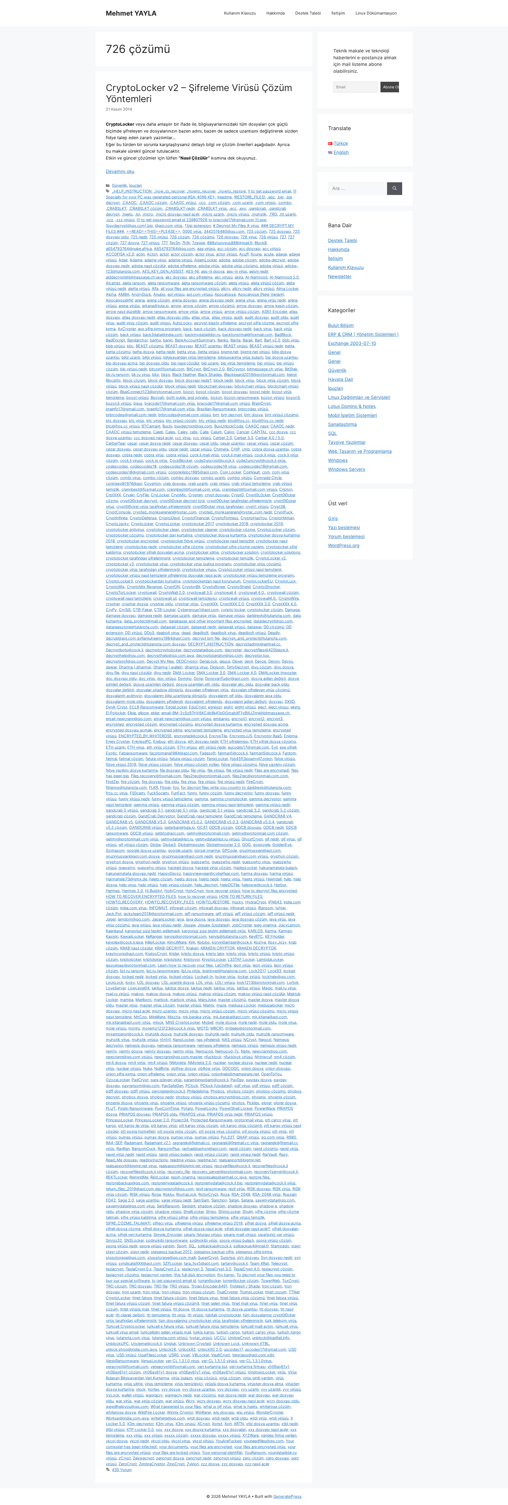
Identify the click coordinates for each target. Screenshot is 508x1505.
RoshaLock (186, 1194)
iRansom (265, 908)
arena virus (245, 300)
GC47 (202, 827)
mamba (126, 999)
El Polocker (115, 713)
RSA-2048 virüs (266, 1194)
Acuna (256, 254)
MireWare (157, 1017)
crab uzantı (198, 483)
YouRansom (255, 1452)
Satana (247, 1200)
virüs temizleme (159, 1383)
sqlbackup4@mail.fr (251, 1246)
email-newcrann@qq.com (129, 718)
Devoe (260, 661)
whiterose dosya (121, 1412)
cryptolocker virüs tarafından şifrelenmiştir (143, 569)
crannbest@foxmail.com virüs (193, 489)
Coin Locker (230, 472)
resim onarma (183, 1177)
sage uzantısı (147, 1200)
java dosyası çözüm (249, 919)
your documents (173, 1446)
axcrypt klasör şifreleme (215, 323)
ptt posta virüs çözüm (177, 1131)
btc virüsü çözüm (181, 420)
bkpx (165, 374)
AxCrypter (127, 328)
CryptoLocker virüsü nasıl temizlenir (249, 569)
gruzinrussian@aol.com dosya (133, 856)
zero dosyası (277, 1458)
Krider (174, 953)
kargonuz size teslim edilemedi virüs (214, 931)
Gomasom (115, 850)
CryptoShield (239, 586)
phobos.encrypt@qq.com (226, 1097)
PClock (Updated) (216, 1085)
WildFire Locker (151, 1412)
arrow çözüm (195, 305)
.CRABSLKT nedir (180, 208)
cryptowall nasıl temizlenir (128, 598)
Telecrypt (279, 1263)
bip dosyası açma (121, 363)
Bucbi (167, 426)
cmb (246, 449)
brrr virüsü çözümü (281, 414)
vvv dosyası (228, 1389)
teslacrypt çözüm (277, 1269)
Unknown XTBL (255, 1343)
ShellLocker (193, 1211)
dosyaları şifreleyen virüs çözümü (260, 690)
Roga (156, 1194)
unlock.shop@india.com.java (131, 1349)
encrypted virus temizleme (247, 730)
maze (221, 1005)
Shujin (247, 1211)
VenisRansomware (122, 1360)
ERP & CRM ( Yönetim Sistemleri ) (363, 334)
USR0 (174, 1355)
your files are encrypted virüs (259, 1446)
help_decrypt (206, 885)
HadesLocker (245, 867)
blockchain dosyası (215, 386)
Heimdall (274, 879)
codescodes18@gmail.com (263, 466)
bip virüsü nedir (133, 369)
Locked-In (204, 976)
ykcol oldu (160, 1441)
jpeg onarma (265, 925)
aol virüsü (175, 294)
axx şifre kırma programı (159, 328)
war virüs (124, 1401)
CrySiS (125, 609)
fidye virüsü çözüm (155, 764)
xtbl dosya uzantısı (262, 1423)
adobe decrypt (272, 260)
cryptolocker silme (202, 552)
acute (269, 254)
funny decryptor (238, 793)
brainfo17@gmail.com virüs (171, 409)
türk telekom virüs (281, 1320)
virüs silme (133, 1383)
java (180, 919)
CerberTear (115, 443)
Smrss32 (114, 1240)
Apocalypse (225, 294)
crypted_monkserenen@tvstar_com (165, 512)
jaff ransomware (199, 913)
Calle (204, 432)
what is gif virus (217, 1406)
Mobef (207, 1022)
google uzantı (180, 850)
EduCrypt (197, 707)
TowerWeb (270, 1280)
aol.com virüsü (199, 294)
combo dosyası (185, 477)
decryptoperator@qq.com (219, 655)
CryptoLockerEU (258, 581)
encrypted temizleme (203, 730)
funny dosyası (267, 793)
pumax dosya (156, 1137)
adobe (224, 260)
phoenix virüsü (173, 1103)
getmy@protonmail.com (208, 833)
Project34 (179, 1120)
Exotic (111, 753)
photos (238, 1103)
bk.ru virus (140, 374)
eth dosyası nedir (203, 741)
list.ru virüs (190, 971)
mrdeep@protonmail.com (248, 1028)
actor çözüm (182, 254)
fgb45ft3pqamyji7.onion (251, 758)
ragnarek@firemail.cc (191, 1142)
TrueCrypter (227, 1292)
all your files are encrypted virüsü (190, 288)
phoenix (259, 1097)
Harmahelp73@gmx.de (126, 879)
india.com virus (133, 908)
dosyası (276, 701)
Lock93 (274, 971)
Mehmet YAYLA (131, 13)
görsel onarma (207, 850)
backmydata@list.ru (202, 334)
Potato (187, 1108)
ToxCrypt (290, 1280)
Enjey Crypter (118, 741)
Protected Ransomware (211, 1120)
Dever (237, 661)
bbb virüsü (115, 346)
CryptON (172, 586)
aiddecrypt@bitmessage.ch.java (134, 277)
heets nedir (209, 879)
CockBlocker (181, 460)
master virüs (127, 1005)
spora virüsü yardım (157, 1246)
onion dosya (252, 1068)
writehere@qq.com (168, 1418)
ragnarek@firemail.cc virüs (235, 1142)
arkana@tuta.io (155, 305)
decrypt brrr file (206, 638)
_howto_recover (201, 191)
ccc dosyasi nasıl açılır (153, 437)
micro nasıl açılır (136, 1011)
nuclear (219, 1062)
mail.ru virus (285, 988)
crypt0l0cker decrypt (138, 500)
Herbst (280, 885)
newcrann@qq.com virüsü (129, 1056)
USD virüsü (126, 1355)
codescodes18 (143, 466)
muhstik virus (118, 1039)
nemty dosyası (157, 1051)
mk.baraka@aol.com (231, 1017)
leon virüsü (262, 965)
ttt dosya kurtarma (207, 1309)
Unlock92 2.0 (210, 1349)
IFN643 (275, 902)
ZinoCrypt (176, 1464)
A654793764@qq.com (174, 248)
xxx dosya (173, 1429)
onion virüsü (198, 1074)
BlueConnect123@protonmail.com (150, 391)
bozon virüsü (272, 397)
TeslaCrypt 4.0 (246, 1269)
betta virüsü (208, 351)
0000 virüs (192, 231)
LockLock (114, 982)
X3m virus (164, 1423)
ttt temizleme (158, 1315)
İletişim (338, 13)
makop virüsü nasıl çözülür (261, 994)
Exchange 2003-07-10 (352, 343)
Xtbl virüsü (115, 1429)
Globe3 (169, 844)
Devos (287, 661)
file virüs (198, 770)
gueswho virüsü (151, 867)
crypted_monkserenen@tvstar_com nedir (235, 512)
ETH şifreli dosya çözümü (273, 741)
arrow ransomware (159, 311)
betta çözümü (118, 351)
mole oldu (267, 1022)
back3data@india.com (163, 334)
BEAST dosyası (179, 346)
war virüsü (174, 1401)
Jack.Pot (113, 913)
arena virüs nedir (271, 300)
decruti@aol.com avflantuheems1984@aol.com (148, 638)
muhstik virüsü (145, 1039)
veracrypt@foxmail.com (127, 1366)
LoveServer (116, 988)
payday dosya (258, 1079)
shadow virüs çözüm (134, 1211)
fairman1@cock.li (233, 753)
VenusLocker (152, 1360)
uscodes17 (233, 1349)
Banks (222, 340)
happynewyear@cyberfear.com (211, 873)
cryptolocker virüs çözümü (257, 564)
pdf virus (242, 1085)
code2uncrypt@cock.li (214, 460)
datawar (254, 627)
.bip (280, 197)
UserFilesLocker (152, 1355)
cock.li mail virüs (204, 455)
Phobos (218, 1091)
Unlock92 (187, 1349)
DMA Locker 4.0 (242, 672)
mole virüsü (116, 1028)
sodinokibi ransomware (166, 1240)
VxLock (112, 1395)
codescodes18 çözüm (178, 466)
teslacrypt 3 (192, 1269)
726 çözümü (203, 237)
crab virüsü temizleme (251, 483)
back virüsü (130, 334)
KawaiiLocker (132, 936)
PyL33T (227, 1137)
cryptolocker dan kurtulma (169, 535)
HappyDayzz (169, 873)
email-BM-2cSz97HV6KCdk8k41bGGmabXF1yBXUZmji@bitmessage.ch (225, 713)
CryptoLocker (167, 523)
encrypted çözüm (141, 724)
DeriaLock (208, 661)
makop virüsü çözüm (217, 994)
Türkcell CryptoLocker (125, 1326)
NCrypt (249, 1039)
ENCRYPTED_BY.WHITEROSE (145, 736)
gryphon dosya (119, 862)
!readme (224, 197)
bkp (155, 374)
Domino (185, 678)
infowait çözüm (183, 908)
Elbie (132, 713)
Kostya (260, 942)
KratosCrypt (156, 953)
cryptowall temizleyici (198, 598)
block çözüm (134, 380)
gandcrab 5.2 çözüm (280, 810)
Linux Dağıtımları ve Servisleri (359, 397)
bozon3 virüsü (118, 403)
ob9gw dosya (183, 1068)
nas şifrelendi (208, 1039)
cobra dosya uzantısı (270, 449)
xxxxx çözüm (176, 1435)
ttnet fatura (142, 1297)
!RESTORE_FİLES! (249, 197)
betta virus (186, 351)
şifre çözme (265, 1211)
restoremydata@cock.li (172, 1183)
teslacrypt (115, 1269)
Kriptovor (192, 959)
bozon (216, 397)
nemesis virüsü (245, 1045)
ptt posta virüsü (256, 1131)
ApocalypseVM (119, 300)
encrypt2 (257, 718)
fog (176, 787)
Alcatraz (113, 283)
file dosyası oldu (174, 770)
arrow (176, 305)
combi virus (130, 477)
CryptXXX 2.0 (232, 604)
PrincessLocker (119, 1120)
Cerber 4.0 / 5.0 (269, 437)
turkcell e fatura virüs (165, 1326)
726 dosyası (227, 237)
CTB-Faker (142, 609)
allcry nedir (241, 288)
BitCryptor (236, 369)
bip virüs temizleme (238, 363)
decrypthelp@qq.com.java (170, 655)
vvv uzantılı (270, 1389)
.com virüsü (265, 202)
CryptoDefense (143, 518)
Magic (267, 988)
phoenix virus (146, 1103)
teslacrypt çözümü (122, 1274)
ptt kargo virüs (164, 1125)
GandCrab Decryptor (156, 816)
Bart (258, 340)
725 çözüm (257, 231)
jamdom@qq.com (134, 919)
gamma (201, 799)
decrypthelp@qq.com (125, 655)
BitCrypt (194, 369)
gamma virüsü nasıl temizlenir (227, 804)
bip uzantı (210, 363)
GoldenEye (282, 844)
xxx (159, 1429)
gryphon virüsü (175, 862)
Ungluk (170, 1343)
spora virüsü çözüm (273, 1240)
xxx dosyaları (234, 1429)
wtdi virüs (258, 1418)
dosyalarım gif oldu (225, 695)
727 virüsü (150, 242)
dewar (111, 667)
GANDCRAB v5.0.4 (257, 822)
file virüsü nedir (239, 770)
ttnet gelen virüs (215, 1303)
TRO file (160, 1286)
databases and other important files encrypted (210, 621)
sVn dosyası (248, 1257)
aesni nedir (258, 271)
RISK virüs (281, 1188)
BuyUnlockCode (228, 426)
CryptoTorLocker (121, 592)
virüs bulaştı (181, 1378)
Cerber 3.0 (243, 437)
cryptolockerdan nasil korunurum (212, 581)
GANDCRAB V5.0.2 (185, 822)
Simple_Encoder (167, 1234)
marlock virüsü (183, 999)
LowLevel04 (138, 988)
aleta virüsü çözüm (267, 283)
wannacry (154, 1395)
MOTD (202, 1028)
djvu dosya (283, 667)
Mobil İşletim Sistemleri (352, 415)
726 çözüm (180, 237)
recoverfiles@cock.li (232, 1165)
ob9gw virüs (209, 1068)
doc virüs (147, 678)
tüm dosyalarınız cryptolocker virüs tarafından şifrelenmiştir (210, 1320)
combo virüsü (239, 477)
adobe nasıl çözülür (148, 265)
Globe (155, 844)
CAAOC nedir (282, 426)
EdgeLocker (176, 707)
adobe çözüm (244, 260)
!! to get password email (269, 191)
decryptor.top (257, 655)
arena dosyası (184, 300)
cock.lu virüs (156, 460)
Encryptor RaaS (268, 736)
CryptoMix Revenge (144, 586)
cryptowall (147, 592)
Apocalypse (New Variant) (261, 294)
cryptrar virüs (186, 604)
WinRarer (203, 1412)
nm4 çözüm (284, 1056)
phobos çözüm (240, 1091)
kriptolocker (130, 959)
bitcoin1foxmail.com (166, 369)
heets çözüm (161, 879)
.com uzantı (242, 202)
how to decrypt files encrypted (269, 890)
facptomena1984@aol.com (173, 753)
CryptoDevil (169, 518)
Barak (248, 340)
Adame (136, 260)
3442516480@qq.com (224, 231)
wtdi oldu (239, 1418)
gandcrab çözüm (121, 816)
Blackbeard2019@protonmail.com (254, 374)
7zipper (198, 242)
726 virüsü (268, 237)
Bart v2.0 (272, 340)
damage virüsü (231, 615)
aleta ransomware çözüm (204, 283)
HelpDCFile (229, 885)
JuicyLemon (289, 925)
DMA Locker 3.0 (211, 672)
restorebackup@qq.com (127, 1183)
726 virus (249, 237)
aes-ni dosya (212, 271)
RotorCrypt (208, 1194)
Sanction (219, 1200)
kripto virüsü (259, 953)
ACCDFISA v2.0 (120, 254)
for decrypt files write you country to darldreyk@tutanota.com (236, 787)
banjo (168, 340)
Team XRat (259, 1263)
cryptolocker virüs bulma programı (200, 564)
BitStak (291, 369)
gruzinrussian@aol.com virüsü (241, 856)
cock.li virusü (131, 460)
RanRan (123, 1148)
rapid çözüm (240, 1148)
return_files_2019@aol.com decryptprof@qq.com (150, 1188)
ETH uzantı (115, 747)
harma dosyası (254, 873)
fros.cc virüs (117, 793)
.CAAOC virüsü (182, 202)
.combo (284, 202)
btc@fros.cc (239, 420)
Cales (170, 432)
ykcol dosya (117, 1441)
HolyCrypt (194, 890)
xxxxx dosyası (203, 1435)
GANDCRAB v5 (119, 822)
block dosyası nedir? (193, 380)
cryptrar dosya (135, 604)
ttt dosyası (268, 1309)
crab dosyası (174, 483)
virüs (281, 1372)
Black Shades (210, 374)
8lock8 (261, 242)
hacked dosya (180, 867)
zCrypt (125, 1458)
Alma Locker (287, 288)
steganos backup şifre (214, 1251)
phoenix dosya (119, 1103)
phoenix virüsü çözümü (209, 1103)
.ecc (233, 208)
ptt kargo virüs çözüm (198, 1125)
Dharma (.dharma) (135, 667)
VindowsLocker (261, 1372)
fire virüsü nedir (230, 781)
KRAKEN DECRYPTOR (256, 948)
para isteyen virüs (166, 1079)
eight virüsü (245, 707)
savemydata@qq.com (275, 1200)
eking (295, 707)
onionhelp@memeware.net (235, 1074)
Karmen (285, 931)
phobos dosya (135, 1097)
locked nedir (132, 976)
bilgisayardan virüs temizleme (189, 357)
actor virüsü (226, 254)
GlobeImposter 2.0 (223, 844)
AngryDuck (141, 294)
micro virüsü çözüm (217, 1011)
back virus (262, 328)
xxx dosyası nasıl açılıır (268, 1429)
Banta (235, 340)
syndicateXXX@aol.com (140, 1263)
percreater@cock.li (168, 1091)
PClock (191, 1085)
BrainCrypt (261, 403)
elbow (143, 713)
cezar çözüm (281, 443)
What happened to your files (176, 1406)
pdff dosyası (117, 1091)
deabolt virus (167, 632)
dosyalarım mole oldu (125, 701)
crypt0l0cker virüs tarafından (218, 506)
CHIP (235, 449)
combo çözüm (156, 477)
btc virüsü (155, 420)
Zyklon (193, 1464)
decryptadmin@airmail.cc (257, 644)
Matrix (208, 1005)
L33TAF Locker (241, 959)
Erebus (159, 741)
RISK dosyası (258, 1188)
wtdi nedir (220, 1418)
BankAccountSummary (195, 340)
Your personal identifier (222, 1452)
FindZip (112, 781)
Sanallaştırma (342, 424)
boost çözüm (208, 391)
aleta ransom (134, 283)
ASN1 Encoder (274, 311)
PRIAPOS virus (192, 1114)
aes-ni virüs (236, 271)
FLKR (153, 787)
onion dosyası (277, 1068)
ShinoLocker (229, 1211)
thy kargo (225, 1274)
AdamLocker (205, 260)
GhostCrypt (252, 839)
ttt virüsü (195, 1315)
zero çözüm (253, 1458)
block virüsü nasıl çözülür (141, 386)
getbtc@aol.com (169, 833)
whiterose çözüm (275, 1406)
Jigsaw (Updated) (214, 925)
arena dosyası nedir (216, 300)
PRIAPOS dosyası (134, 1114)
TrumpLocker (251, 1292)
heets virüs (230, 879)
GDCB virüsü (141, 833)
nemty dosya (130, 1051)
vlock (141, 1389)
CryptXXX (209, 604)
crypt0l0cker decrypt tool (182, 500)
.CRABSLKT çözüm (145, 208)
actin (140, 254)
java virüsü (141, 925)
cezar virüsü (200, 449)
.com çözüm (219, 202)
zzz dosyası (232, 1464)
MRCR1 (216, 1028)
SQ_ (192, 1246)
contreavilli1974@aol (124, 483)
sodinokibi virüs (203, 1240)
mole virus (287, 1022)
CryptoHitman (281, 518)
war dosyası (259, 1395)
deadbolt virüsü (252, 632)
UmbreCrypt (239, 1337)
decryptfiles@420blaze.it (266, 650)
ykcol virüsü (203, 1441)
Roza (224, 1194)
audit (238, 317)
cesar (132, 443)
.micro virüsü (237, 214)
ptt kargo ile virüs (133, 1125)
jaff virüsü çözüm (250, 913)
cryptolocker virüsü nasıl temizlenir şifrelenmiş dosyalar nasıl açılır (163, 575)
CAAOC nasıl (256, 426)
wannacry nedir (178, 1395)
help (287, 879)
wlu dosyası (223, 1412)
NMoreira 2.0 (199, 1062)
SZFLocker (172, 1263)
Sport (182, 1246)
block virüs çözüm (272, 380)
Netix (245, 1051)
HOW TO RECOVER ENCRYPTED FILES (141, 896)
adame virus (155, 260)
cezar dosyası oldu (149, 449)
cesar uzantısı (232, 443)
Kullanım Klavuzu (240, 13)
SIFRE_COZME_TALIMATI (128, 1223)
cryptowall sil (164, 598)
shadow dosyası (242, 1206)
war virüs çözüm (148, 1401)
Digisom (217, 667)
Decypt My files (160, 661)
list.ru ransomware (162, 971)
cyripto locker (233, 609)
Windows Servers (346, 469)
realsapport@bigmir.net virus (131, 1165)
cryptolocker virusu (199, 569)
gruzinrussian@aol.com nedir (187, 856)
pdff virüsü (139, 1091)
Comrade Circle (268, 477)
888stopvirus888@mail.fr (229, 242)
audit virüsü (160, 323)
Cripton (285, 489)
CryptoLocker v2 (271, 558)
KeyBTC (256, 936)
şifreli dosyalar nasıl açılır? (247, 1228)
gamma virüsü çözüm (180, 804)
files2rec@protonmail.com (206, 776)
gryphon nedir (147, 862)
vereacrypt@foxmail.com (173, 1366)
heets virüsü (253, 879)
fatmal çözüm (131, 758)
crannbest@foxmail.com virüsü (249, 489)
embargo (221, 718)
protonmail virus (248, 1120)
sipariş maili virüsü (240, 1234)
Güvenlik (119, 185)
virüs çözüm (230, 1378)
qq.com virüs (272, 1137)
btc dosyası (116, 420)
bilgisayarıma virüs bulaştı (240, 357)
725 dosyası (280, 231)
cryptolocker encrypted (137, 541)
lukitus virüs (224, 988)
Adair (123, 260)
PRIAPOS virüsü (258, 1114)
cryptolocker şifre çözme (181, 546)
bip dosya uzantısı (281, 357)
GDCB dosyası (248, 827)
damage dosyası (120, 615)
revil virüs (236, 1188)
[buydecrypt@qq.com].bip (129, 225)
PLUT (111, 1108)
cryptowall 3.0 (199, 592)
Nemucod (204, 1051)
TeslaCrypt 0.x (139, 1269)
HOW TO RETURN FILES (240, 896)
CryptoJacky (117, 523)
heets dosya (186, 879)
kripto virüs (236, 953)
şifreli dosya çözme (123, 1228)
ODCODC (230, 1068)
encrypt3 (275, 718)
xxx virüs (134, 1435)
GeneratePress (287, 1496)
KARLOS (255, 931)
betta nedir (165, 351)
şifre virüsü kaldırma (138, 1217)
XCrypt (203, 1423)
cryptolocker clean (162, 529)
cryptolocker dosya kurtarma (220, 535)
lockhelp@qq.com (278, 976)
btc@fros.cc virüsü (122, 426)
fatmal (111, 758)
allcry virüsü (263, 288)
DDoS (149, 632)
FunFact (178, 793)
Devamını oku (120, 171)
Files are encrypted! (272, 770)
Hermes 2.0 (132, 890)
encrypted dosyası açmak (129, 730)
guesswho (200, 862)
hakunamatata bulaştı (278, 867)
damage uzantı (177, 615)
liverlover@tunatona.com (224, 971)
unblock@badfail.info (270, 1337)
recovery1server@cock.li (276, 1171)
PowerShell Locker (236, 1108)
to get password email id (174, 1280)
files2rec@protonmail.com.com (260, 776)
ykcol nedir (139, 1441)
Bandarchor (137, 340)
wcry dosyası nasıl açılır (243, 1401)
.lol (137, 214)
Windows (338, 460)
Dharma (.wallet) (168, 667)
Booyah (157, 397)
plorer (266, 1103)
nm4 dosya (116, 1062)
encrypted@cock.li (190, 736)
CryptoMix (115, 586)
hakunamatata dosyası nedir (131, 873)
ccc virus (183, 437)
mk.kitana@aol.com (269, 1017)
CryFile (143, 495)
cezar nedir (178, 449)
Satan (234, 1200)
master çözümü (232, 999)
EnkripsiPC (141, 741)
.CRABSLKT (116, 208)
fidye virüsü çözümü (239, 764)
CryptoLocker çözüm (276, 529)
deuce (224, 661)
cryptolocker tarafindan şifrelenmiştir (138, 558)
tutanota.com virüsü (169, 1337)
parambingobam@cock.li (206, 1079)
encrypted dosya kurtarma (218, 724)
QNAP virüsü (248, 1137)
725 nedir (139, 237)
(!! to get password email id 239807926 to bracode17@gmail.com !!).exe (201, 219)
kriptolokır (173, 959)
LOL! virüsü (225, 982)
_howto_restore (231, 191)
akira (239, 277)
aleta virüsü (239, 283)
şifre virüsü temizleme (209, 1217)
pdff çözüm (282, 1085)
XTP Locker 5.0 (140, 1429)
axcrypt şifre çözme (256, 323)
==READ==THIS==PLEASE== (153, 231)
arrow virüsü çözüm (242, 311)
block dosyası (160, 380)
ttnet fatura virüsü (282, 1297)
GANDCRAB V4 (277, 816)
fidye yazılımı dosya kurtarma (132, 770)
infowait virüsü (243, 908)
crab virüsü (219, 483)
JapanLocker (163, 919)
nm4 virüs (137, 1062)
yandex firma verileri (278, 1435)
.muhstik (258, 214)
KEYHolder (274, 936)
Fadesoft (208, 753)
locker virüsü (249, 976)
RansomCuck (144, 1148)
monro (134, 1028)
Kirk (192, 942)
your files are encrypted (211, 1446)
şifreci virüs (163, 1223)
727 (283, 237)
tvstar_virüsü (200, 1337)
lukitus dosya (177, 988)
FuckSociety (158, 793)
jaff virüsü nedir (280, 913)
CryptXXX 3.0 (258, 604)
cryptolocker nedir (141, 546)
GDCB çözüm (221, 827)
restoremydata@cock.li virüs (270, 1183)
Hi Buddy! (153, 890)
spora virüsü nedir (121, 1246)
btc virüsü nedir (212, 420)
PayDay (237, 1079)
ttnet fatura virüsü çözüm (128, 1303)
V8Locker (200, 1355)
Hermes (113, 890)
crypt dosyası (217, 495)
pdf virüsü (261, 1085)
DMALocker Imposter (277, 672)
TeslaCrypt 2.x (167, 1269)
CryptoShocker (266, 586)
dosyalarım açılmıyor (124, 695)
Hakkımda (275, 13)
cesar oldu (208, 443)
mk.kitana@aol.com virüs (128, 1022)
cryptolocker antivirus (125, 529)
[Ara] (394, 188)
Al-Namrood (256, 277)
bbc (130, 346)
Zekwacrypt (143, 1458)
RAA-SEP (114, 1142)
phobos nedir (162, 1097)
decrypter (233, 650)
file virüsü (215, 770)
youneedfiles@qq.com (264, 1441)
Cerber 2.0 (222, 437)
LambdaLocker (270, 959)
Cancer (243, 432)
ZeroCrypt (128, 1464)
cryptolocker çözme (237, 529)
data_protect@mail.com (145, 621)
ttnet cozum (276, 1292)
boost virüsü (137, 397)
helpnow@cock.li (257, 885)
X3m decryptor (140, 1423)
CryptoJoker (142, 523)
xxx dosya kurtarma (202, 1429)
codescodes (117, 466)
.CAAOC (129, 202)
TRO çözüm (116, 1286)
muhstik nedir (217, 1034)
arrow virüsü (211, 311)
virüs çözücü (205, 1378)
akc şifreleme (200, 277)
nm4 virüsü (157, 1062)
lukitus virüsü (248, 988)
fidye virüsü (284, 758)
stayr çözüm (117, 1251)
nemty (111, 1051)
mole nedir (247, 1022)
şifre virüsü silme (173, 1217)
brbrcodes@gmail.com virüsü (184, 414)
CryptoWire (289, 598)
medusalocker (270, 1005)
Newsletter (339, 276)
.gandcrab (257, 208)
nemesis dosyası (140, 1045)
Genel (334, 352)
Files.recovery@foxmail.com (156, 776)
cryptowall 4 (225, 592)
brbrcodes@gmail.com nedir (131, 414)
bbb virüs (290, 340)
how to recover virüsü (197, 896)
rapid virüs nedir (120, 1154)
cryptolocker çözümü (125, 535)
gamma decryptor (265, 799)
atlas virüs (201, 317)
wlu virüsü (245, 1412)
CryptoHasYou (254, 518)
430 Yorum (122, 1469)
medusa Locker (242, 1005)
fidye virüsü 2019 (121, 764)
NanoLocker (183, 1039)
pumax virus (182, 1137)
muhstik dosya (158, 1034)
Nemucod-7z (227, 1051)
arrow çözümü (221, 305)
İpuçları (135, 185)
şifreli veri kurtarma (134, 1234)
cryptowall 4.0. (251, 592)
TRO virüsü (179, 1286)
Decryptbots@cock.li (124, 650)
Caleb (158, 432)
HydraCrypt (255, 902)
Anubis (159, 294)
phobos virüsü (188, 1097)
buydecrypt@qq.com (193, 426)
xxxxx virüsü (229, 1435)
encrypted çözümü (176, 724)
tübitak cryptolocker (223, 1315)
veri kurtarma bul (212, 1366)
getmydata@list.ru (177, 839)
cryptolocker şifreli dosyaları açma (153, 552)
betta (289, 346)
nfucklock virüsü (238, 1056)
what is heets (245, 1406)
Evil (274, 747)
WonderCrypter (269, 1412)
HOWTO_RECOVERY (124, 902)
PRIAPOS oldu (164, 1114)
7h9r (186, 242)
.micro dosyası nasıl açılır (177, 214)
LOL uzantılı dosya (177, 982)
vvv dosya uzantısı (198, 1389)
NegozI (264, 1039)
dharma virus (196, 667)
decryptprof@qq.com (125, 661)
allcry (225, 288)
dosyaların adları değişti (245, 701)
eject (262, 707)
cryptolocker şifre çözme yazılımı (234, 546)
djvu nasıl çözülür (136, 672)
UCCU (220, 1337)
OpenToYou (271, 1074)
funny (192, 793)
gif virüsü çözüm (133, 844)
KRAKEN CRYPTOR (218, 948)
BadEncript (115, 340)
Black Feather (184, 374)
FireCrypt (254, 781)
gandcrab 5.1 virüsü (216, 810)
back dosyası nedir (234, 328)
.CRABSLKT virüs (212, 208)
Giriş (333, 518)
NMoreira (177, 1062)
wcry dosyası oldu (282, 1401)
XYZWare (250, 1435)
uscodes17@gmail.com (265, 1349)
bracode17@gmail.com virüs (169, 403)
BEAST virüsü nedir (266, 346)
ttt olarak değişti (130, 1315)
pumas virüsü (130, 1137)
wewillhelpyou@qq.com (127, 1406)
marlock (161, 999)
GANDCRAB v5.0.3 (221, 822)
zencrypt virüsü (227, 1458)
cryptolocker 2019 (266, 523)
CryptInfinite (117, 518)
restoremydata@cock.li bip (219, 1183)
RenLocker (159, 1177)
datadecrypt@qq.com (273, 621)
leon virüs (242, 965)
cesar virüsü (257, 443)
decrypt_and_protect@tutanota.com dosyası (146, 644)
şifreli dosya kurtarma (162, 1228)
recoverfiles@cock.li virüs (142, 1171)
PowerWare (265, 1108)
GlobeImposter (191, 844)
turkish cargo (228, 1332)
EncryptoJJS (240, 736)
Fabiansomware (133, 753)
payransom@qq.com (141, 1085)
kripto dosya (192, 953)
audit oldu (279, 317)
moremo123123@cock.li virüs (168, 1028)
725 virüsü (158, 237)
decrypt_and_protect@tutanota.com (254, 638)
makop (137, 994)
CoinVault (251, 472)
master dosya (260, 999)
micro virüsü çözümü (255, 1011)
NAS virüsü (231, 1039)
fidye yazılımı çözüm (277, 764)
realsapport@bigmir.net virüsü (185, 1165)
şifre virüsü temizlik (248, 1217)
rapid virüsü (146, 1154)
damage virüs (204, 615)
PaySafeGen (172, 1085)
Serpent (189, 1206)
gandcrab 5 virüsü (122, 810)
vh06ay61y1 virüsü (229, 1372)
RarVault (269, 1154)
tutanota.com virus (133, 1337)
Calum (216, 432)
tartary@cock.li (234, 1263)
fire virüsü (206, 781)
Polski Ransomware (135, 1108)
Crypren (195, 495)
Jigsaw (189, 925)
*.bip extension (198, 225)
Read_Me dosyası (121, 1160)
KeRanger (154, 936)
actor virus (204, 254)
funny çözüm (210, 793)
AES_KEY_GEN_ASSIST (163, 271)
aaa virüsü (206, 248)
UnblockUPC (117, 1343)
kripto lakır (215, 953)
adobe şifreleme (182, 265)
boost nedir (260, 391)
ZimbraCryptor (152, 1464)
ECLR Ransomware (146, 707)
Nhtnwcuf (263, 1056)
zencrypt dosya (170, 1458)
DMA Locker (183, 672)
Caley (183, 432)
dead (186, 632)
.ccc (202, 202)
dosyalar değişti (120, 690)
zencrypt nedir (198, 1458)
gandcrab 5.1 (151, 810)
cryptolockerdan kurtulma (157, 581)
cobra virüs (154, 455)
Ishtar (280, 908)
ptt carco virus (278, 1120)
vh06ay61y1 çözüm (123, 1372)
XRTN (239, 1423)
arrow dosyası (249, 305)
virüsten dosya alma (265, 1383)
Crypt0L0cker (258, 495)
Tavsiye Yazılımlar (347, 442)
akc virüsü (224, 277)
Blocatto (113, 380)
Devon (274, 661)
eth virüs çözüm (161, 747)
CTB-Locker (164, 609)
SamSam (201, 1200)
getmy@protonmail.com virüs (132, 839)
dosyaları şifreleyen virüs (207, 690)
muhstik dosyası (188, 1034)
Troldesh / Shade (244, 1286)
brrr (216, 414)
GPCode (229, 850)
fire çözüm (130, 781)
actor (164, 254)
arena (140, 300)
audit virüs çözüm (132, 323)
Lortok (292, 982)
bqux (137, 403)
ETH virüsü (187, 747)
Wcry (190, 1401)
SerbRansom (168, 1206)
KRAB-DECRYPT (169, 948)
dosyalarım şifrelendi (164, 701)
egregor (215, 707)
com (266, 472)
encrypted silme (168, 730)
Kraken (192, 948)
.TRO (273, 214)
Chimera (221, 449)
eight (228, 707)
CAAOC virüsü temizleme (128, 432)
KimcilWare (177, 942)
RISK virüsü (139, 1194)
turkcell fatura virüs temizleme (212, 1326)
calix (194, 432)
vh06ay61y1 (278, 1366)
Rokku (168, 1194)
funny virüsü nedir (134, 799)
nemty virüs (183, 1051)
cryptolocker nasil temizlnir (230, 541)
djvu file (112, 672)
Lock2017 (257, 971)
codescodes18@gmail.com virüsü (136, 472)
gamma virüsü (146, 804)
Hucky (237, 902)
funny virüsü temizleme (172, 799)
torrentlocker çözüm (241, 1280)
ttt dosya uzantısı (241, 1309)
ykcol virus (180, 1441)
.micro (147, 214)
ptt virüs (279, 1131)
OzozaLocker (117, 1079)
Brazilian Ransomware (216, 409)
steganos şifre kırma (254, 1251)
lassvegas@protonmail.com (131, 965)
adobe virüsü (271, 265)
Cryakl (128, 495)
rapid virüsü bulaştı (175, 1154)
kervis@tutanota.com (228, 936)
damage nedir (150, 615)
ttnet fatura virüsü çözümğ (175, 1303)
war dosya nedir (232, 1395)
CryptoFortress (224, 518)
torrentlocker (209, 1280)
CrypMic (178, 495)
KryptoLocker (214, 959)
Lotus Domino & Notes (352, 406)
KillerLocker (155, 942)
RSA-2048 (241, 1194)
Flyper (165, 787)
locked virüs (156, 976)
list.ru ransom (132, 971)
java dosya (195, 919)
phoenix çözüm (282, 1097)
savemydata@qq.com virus (130, 1206)
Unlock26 (167, 1349)
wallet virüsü (132, 1395)
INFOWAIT (158, 908)
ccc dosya (278, 432)
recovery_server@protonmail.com (222, 1171)
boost (188, 391)
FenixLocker (217, 758)
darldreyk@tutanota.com (269, 615)
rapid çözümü (265, 1148)
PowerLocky (206, 1108)
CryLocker (160, 495)
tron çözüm (272, 1286)
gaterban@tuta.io (179, 827)
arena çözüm (158, 300)
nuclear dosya (240, 1062)
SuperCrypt (208, 1257)
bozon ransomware (241, 397)
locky (130, 982)
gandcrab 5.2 (248, 810)
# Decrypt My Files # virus (236, 225)
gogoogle (261, 844)
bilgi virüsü (151, 357)
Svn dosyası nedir (276, 1257)
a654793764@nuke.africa (129, 248)
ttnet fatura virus (203, 1297)
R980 (291, 1137)
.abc (271, 197)
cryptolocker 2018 (232, 523)
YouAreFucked (229, 1441)
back (187, 328)
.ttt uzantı (287, 214)
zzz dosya (210, 1464)
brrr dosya (253, 414)
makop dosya (158, 994)
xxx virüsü (153, 1435)
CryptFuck (283, 512)
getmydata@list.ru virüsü (217, 839)
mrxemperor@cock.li (124, 1034)
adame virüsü (180, 260)
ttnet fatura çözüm (170, 1297)
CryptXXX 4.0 (284, 604)
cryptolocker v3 (120, 564)
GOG (246, 844)
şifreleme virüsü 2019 (224, 1223)
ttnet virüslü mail (134, 1309)
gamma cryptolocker (228, 799)
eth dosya (177, 741)
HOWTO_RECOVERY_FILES (169, 902)
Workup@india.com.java (127, 1418)
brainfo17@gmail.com (125, 409)
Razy (283, 1154)
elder (155, 713)
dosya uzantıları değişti (153, 684)
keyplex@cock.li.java (124, 942)
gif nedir (272, 839)
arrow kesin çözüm (281, 305)
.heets (127, 214)
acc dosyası (249, 248)
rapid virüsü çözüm (211, 1154)
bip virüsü (265, 363)
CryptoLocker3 (119, 581)
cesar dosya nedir (154, 443)
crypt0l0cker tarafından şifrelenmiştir (239, 500)
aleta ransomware (163, 283)
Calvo (229, 432)
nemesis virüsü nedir (278, 1045)
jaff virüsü (224, 913)
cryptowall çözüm (283, 592)
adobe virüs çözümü (239, 265)
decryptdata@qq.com (203, 650)
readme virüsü (182, 1160)
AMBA (123, 294)
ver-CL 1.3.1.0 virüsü (219, 1360)
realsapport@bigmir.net (239, 1160)
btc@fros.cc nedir (267, 420)
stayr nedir (139, 1251)
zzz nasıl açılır (257, 1464)
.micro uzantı (212, 214)
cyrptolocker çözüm (265, 609)
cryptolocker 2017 (198, 523)
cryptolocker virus (152, 564)
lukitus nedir (201, 988)
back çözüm (205, 328)
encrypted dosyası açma (266, 724)
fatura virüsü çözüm (187, 758)
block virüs (244, 380)
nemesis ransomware (176, 1045)
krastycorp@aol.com (124, 953)
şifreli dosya (255, 1223)
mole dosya (225, 1022)
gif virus (288, 839)
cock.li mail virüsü (236, 455)
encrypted (115, 724)
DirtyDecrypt (238, 667)
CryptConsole (118, 512)
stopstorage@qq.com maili (171, 1257)
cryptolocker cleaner (199, 529)
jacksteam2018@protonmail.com (153, 913)
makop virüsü (185, 994)
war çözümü (205, 1395)
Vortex (153, 1389)
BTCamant (151, 426)
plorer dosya (285, 1103)
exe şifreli (288, 747)
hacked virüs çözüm (213, 867)
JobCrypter (242, 925)
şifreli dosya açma (284, 1223)
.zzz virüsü (124, 219)
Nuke (147, 1068)
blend (292, 374)
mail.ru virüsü (117, 994)
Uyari (185, 1355)
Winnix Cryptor (180, 1412)
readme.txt (207, 1160)
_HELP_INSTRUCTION (132, 191)
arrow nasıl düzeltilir (123, 311)
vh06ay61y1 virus (194, 1372)
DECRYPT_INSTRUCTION (210, 644)
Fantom (289, 753)
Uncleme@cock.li (146, 1343)
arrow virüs (188, 311)
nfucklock (212, 1056)
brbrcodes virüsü (253, 409)
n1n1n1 (165, 1039)
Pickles (253, 1103)
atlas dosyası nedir (138, 317)
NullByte (161, 1068)
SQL (332, 433)
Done (198, 678)
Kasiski (112, 936)
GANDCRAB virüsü (145, 827)
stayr (295, 1246)
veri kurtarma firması (247, 1366)
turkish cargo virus (258, 1332)
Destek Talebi (308, 13)
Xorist (217, 1423)
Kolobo (203, 942)
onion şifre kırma (120, 1074)
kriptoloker (152, 959)
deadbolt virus (223, 632)
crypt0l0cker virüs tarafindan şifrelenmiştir (153, 506)
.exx (242, 208)
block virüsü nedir (180, 386)
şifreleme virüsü (189, 1223)
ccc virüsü (202, 437)
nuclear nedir (266, 1062)
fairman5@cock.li (265, 753)
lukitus (157, 988)
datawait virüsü (231, 627)
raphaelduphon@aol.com (204, 1148)
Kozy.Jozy (277, 942)
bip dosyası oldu (154, 363)
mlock (158, 1022)
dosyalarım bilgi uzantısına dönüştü (175, 695)
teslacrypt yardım (156, 1274)
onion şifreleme (150, 1074)
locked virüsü (181, 976)
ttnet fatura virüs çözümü (242, 1297)
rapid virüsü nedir (245, 1154)
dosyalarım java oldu (262, 695)
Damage (292, 609)
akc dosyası (176, 277)
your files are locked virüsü (176, 1452)
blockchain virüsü (249, 386)
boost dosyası (234, 391)
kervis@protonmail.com (185, 936)
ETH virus (135, 747)
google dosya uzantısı (146, 850)
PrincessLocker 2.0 (152, 1120)
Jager (111, 919)
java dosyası (218, 919)
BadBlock (283, 334)
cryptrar (113, 604)
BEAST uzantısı (208, 346)
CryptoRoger (213, 586)
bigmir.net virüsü (255, 351)
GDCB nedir (273, 827)
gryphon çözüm (284, 856)
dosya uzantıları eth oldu (197, 684)
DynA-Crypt (116, 707)
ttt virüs (178, 1315)
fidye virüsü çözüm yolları (196, 764)
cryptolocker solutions (280, 552)
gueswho (127, 867)
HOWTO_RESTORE (213, 902)
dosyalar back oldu (272, 684)
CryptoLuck (285, 581)
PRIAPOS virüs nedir (224, 1114)
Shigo (211, 1211)
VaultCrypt (220, 1355)
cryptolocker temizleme (193, 558)
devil (248, 661)
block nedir (223, 380)
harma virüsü (281, 873)
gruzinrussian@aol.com (260, 850)
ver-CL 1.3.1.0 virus (182, 1360)
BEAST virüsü (235, 346)
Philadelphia (197, 1091)
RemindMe (138, 1177)
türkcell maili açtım (257, 1326)
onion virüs (176, 1074)
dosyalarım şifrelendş (204, 701)
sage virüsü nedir (176, 1200)
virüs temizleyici (189, 1383)
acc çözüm (227, 248)
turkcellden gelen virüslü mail (165, 1332)
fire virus (188, 781)
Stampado (280, 1246)
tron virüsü (171, 1292)
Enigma (290, 736)
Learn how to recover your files (185, 965)
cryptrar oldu (161, 604)
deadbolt (200, 632)
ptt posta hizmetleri (138, 1131)
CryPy (111, 609)
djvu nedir (162, 672)
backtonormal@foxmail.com (247, 334)
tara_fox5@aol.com (201, 1263)
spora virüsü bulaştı (236, 1240)
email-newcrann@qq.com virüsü (182, 718)
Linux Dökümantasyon (376, 13)
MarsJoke (207, 999)
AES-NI (192, 271)
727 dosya (129, 242)
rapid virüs (289, 1148)
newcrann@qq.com (269, 1051)
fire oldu (172, 781)
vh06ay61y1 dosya (160, 1372)
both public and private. (187, 397)
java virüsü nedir (167, 925)
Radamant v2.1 (157, 1142)
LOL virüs (204, 982)
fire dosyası (152, 781)
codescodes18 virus (219, 466)
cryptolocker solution (239, 552)
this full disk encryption (194, 1274)
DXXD (289, 701)
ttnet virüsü (161, 1309)
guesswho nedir (226, 862)
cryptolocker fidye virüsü (183, 541)
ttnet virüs (269, 1303)
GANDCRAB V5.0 (150, 822)
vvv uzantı (250, 1389)
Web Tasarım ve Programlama (360, 451)
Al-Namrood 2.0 (284, 277)
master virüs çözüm (157, 1005)
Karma (270, 931)
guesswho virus (256, 862)
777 (164, 242)
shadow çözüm (211, 1206)
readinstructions (153, 1160)
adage (281, 254)
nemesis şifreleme (213, 1045)
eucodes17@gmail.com (248, 747)
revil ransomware (211, 1188)
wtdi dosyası (198, 1418)
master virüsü (189, 1005)
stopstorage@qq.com (125, 1257)
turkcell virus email (122, 1332)
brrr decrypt (231, 414)
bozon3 (293, 397)
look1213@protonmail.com (261, 982)
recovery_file (178, 1171)
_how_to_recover (169, 191)
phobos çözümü (270, 1091)
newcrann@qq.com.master (178, 1056)
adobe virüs (208, 265)
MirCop (140, 1017)
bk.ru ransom (117, 374)
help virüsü (148, 885)
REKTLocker (116, 1177)
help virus (127, 885)
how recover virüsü (223, 890)
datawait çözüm (174, 627)
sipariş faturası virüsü (202, 1234)
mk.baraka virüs (197, 1017)
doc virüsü (166, 678)
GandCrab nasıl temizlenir (199, 816)
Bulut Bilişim (341, 325)
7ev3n (174, 242)
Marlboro (143, 999)
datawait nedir (203, 627)
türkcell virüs (286, 1326)
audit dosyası (257, 317)
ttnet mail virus (245, 1303)
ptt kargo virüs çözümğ (241, 1125)
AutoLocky (182, 323)
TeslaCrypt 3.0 (218, 1269)
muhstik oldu (242, 1034)
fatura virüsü (156, 758)
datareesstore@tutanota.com (132, 627)
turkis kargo (203, 1332)
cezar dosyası (118, 449)
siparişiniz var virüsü (276, 1234)
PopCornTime (167, 1108)
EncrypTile (218, 736)
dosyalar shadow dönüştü (159, 690)
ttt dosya (181, 1309)
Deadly (274, 632)
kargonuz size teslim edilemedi (152, 931)
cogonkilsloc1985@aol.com (193, 472)
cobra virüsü (177, 455)
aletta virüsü (138, 288)
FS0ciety (137, 793)
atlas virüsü (222, 317)
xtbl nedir (290, 1423)
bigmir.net (229, 351)
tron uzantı (131, 1292)
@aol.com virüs (169, 225)
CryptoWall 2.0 (171, 592)
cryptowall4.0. (263, 598)
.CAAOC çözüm (153, 202)
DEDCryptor (186, 661)
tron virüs (151, 1292)
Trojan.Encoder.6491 (209, 1286)
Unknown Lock (226, 1343)
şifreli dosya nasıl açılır (202, 1228)
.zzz (109, 219)
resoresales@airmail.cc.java (222, 1177)
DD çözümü (274, 627)
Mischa (173, 1017)
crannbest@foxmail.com (143, 489)
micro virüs (188, 1011)
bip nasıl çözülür (185, 363)
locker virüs (225, 976)
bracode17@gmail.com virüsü (223, 403)
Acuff (243, 254)
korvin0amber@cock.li (232, 942)
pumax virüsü (207, 1137)
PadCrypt (139, 1079)
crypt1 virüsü (257, 506)
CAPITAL (259, 432)
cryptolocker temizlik (234, 558)
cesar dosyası (185, 443)
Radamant (133, 1142)
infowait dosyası (213, 908)
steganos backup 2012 (171, 1251)
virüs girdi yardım (258, 1378)
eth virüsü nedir (212, 747)
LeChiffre (223, 965)
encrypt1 (239, 718)
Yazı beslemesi (344, 527)
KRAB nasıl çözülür (136, 948)
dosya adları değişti (268, 678)
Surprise (227, 1257)
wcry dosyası (209, 1401)
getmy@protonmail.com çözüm (260, 833)
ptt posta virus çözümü (219, 1131)
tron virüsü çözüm (199, 1292)
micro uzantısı (164, 1011)
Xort (228, 1423)
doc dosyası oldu (121, 678)
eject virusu (278, 707)
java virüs (277, 919)
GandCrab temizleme (243, 816)
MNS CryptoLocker (183, 1022)
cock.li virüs (265, 455)
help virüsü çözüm (176, 885)
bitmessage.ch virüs (265, 369)
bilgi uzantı (130, 357)
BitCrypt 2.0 (214, 369)
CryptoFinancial (195, 518)
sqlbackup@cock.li (214, 1246)
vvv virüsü (292, 1389)
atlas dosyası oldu (173, 317)
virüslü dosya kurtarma (225, 1383)
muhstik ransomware (275, 1034)
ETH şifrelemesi (234, 741)
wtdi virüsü (278, 1418)
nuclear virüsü (128, 1068)
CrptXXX (113, 495)
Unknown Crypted (194, 1343)
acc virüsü (271, 248)
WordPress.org (343, 545)
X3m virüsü (185, 1423)
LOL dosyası (148, 982)
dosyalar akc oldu (237, 684)
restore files (259, 1177)
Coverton (152, 483)
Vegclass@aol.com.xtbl (253, 1355)
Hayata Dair (340, 379)
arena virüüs (129, 305)
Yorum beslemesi (346, 536)
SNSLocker (134, 1240)
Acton (152, 254)
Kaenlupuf (114, 931)
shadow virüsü (168, 1211)
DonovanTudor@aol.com (227, 678)
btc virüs (136, 420)
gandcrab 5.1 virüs (181, 810)
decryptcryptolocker (163, 650)
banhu (155, 340)
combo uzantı (213, 477)
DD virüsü (133, 632)
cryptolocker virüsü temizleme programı (258, 575)
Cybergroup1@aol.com (198, 609)
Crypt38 (277, 506)
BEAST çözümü (149, 346)
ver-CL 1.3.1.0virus (255, 1360)
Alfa (155, 288)
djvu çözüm (261, 667)
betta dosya (143, 351)
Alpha (111, 294)
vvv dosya (170, 1389)
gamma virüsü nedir (272, 804)
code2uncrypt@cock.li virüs (261, 460)
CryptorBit (191, 586)
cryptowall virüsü (234, 598)
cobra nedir (132, 455)
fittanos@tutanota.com (126, 787)
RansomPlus (169, 1148)
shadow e (268, 1206)
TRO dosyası (140, 1286)
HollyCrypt (173, 890)
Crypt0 (237, 495)
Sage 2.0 (126, 1200)
